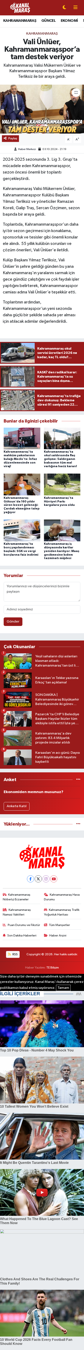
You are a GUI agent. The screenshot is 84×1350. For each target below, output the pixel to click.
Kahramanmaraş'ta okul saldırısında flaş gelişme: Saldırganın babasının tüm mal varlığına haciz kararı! (60, 459)
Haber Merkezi (27, 149)
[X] (38, 878)
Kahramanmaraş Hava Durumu (62, 897)
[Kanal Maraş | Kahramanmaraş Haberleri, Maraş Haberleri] (20, 7)
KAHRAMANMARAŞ (19, 21)
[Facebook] (30, 878)
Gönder (13, 621)
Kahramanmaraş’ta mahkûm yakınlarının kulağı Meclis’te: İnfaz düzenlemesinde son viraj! (20, 459)
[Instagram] (46, 878)
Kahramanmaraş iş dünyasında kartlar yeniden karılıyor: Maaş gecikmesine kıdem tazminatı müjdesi (61, 551)
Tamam (63, 988)
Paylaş (12, 138)
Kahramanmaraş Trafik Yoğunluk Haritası (62, 912)
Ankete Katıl (16, 806)
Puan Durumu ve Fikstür (24, 925)
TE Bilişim (52, 967)
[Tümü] (78, 780)
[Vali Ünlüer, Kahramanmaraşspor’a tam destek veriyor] (42, 109)
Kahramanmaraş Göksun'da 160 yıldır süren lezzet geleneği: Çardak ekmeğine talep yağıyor (22, 505)
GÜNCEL (48, 21)
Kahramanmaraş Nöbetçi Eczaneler (17, 897)
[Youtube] (53, 878)
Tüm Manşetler (59, 925)
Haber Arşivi (57, 935)
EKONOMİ (69, 21)
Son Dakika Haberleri (21, 935)
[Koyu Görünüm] (64, 7)
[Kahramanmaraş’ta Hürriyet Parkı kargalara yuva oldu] (62, 484)
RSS (15, 954)
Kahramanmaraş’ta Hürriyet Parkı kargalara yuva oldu (59, 501)
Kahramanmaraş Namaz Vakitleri (17, 912)
